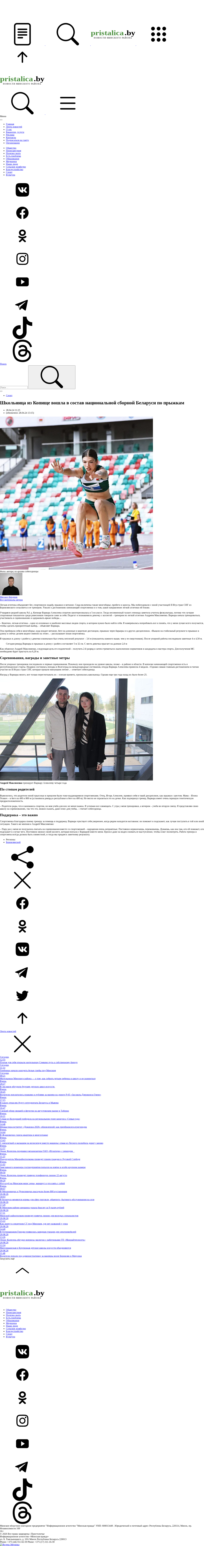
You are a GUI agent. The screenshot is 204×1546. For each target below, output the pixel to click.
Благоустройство (14, 169)
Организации (13, 143)
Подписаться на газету (17, 140)
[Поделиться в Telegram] (102, 972)
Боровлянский (13, 842)
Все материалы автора (11, 600)
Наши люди (12, 164)
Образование (12, 158)
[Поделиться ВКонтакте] (102, 949)
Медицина (11, 161)
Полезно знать (13, 153)
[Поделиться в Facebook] (102, 903)
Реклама (10, 135)
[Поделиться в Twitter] (102, 995)
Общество (11, 148)
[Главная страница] (113, 44)
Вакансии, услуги (15, 132)
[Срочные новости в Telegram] (102, 305)
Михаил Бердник (8, 597)
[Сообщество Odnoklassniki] (102, 236)
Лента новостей (14, 126)
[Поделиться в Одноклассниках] (102, 926)
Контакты (11, 137)
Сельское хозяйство (16, 167)
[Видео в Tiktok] (102, 328)
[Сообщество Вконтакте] (102, 190)
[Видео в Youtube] (102, 282)
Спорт (9, 172)
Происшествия (13, 150)
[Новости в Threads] (102, 351)
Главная (10, 124)
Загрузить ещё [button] (7, 1258)
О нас (9, 129)
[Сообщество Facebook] (102, 213)
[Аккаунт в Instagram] (102, 259)
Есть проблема (13, 156)
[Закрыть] (1, 119)
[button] (22, 44)
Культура (10, 175)
